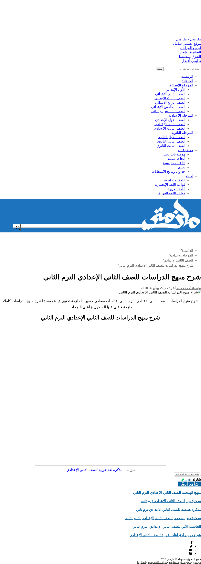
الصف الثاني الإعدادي (169, 124)
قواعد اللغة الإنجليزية (170, 184)
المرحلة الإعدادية (181, 115)
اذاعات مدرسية (174, 163)
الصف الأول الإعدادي (170, 120)
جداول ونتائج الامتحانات (168, 172)
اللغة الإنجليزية (174, 180)
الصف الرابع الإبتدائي (170, 102)
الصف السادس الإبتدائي (168, 111)
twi (191, 546)
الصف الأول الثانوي (171, 137)
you (190, 549)
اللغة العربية (176, 189)
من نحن (197, 562)
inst (190, 553)
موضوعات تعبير (174, 154)
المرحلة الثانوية (182, 133)
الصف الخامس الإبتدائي (168, 107)
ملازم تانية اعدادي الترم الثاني (187, 474)
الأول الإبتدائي (175, 89)
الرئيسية (187, 77)
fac (191, 542)
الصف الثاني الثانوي (171, 141)
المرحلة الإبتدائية (181, 85)
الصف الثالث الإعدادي (169, 128)
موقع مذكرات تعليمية (180, 562)
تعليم (181, 167)
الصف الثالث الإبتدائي (169, 98)
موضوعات (185, 150)
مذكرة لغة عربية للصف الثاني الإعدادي (94, 470)
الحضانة (187, 81)
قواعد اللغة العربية (171, 193)
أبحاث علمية (176, 159)
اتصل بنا (141, 562)
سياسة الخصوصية (157, 562)
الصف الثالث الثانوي (171, 146)
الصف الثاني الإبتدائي (170, 94)
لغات (189, 176)
